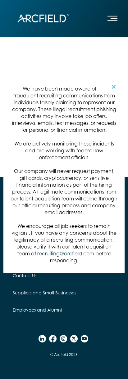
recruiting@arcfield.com (65, 253)
